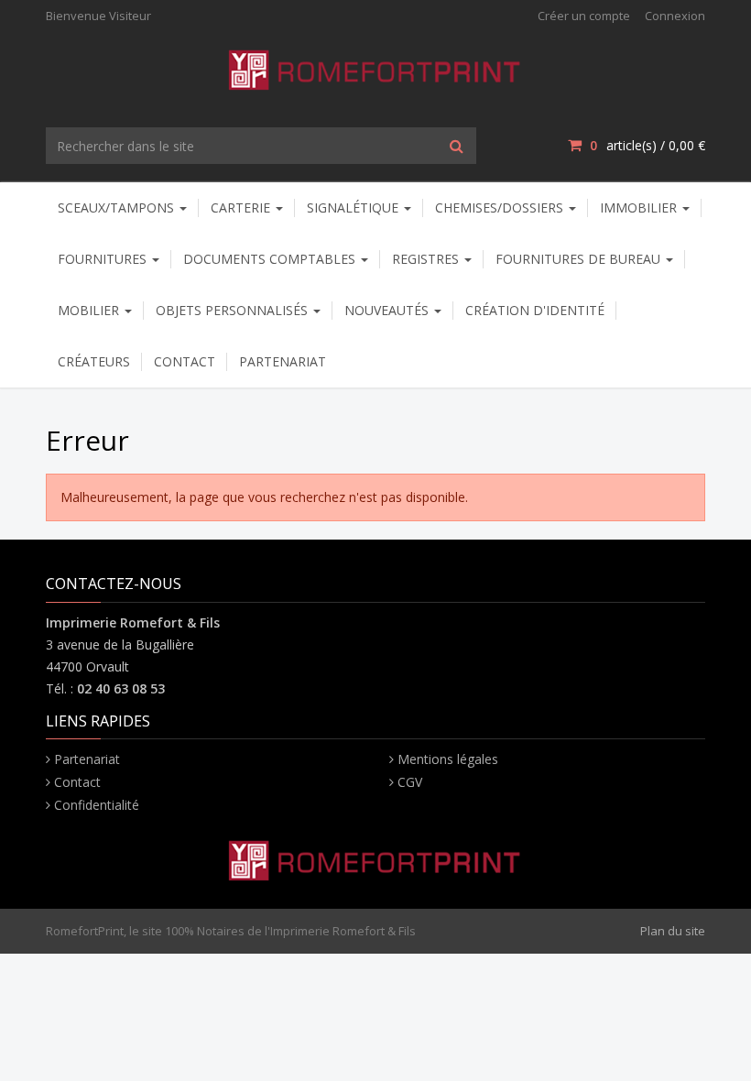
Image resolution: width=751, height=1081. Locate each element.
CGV (409, 782)
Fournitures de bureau (579, 259)
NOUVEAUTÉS (388, 310)
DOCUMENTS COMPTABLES (271, 259)
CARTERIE (242, 207)
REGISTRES (427, 259)
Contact (77, 782)
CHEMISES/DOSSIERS (501, 207)
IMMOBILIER (640, 207)
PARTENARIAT (282, 361)
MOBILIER (90, 310)
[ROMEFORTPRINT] (376, 66)
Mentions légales (447, 759)
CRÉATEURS (94, 361)
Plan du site (672, 931)
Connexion (675, 15)
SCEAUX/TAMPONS (118, 207)
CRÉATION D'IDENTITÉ (534, 310)
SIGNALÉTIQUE (354, 207)
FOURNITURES (104, 259)
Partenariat (87, 759)
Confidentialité (96, 804)
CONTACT (184, 361)
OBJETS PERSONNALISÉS (233, 310)
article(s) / (647, 145)
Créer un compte (584, 15)
